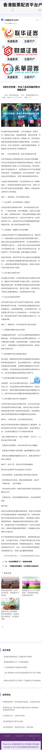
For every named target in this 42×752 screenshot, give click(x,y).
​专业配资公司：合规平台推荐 (14, 715)
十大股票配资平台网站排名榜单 (15, 667)
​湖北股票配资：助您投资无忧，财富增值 (18, 727)
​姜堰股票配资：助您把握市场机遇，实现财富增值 (21, 702)
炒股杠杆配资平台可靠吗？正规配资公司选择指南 (22, 680)
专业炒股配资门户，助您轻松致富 (20, 561)
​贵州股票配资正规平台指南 (13, 721)
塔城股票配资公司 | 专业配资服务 (16, 662)
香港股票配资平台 (33, 737)
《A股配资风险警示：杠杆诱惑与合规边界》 (24, 566)
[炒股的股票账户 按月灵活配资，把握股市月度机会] (10, 582)
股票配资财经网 (26, 747)
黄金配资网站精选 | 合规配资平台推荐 (18, 656)
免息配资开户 (20, 736)
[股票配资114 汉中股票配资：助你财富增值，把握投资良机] (31, 582)
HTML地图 (35, 744)
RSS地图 (28, 744)
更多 (37, 20)
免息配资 (7, 736)
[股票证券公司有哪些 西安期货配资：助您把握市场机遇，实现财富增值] (10, 604)
